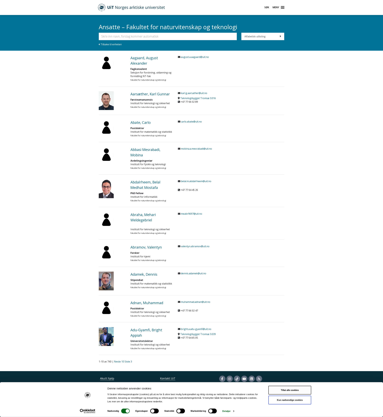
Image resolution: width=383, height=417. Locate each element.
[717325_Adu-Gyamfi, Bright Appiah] (112, 336)
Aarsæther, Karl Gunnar (150, 93)
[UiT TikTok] (237, 379)
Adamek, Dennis (143, 274)
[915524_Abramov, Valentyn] (112, 251)
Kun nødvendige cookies (290, 400)
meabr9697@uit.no (191, 213)
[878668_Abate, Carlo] (112, 127)
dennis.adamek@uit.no (193, 273)
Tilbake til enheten (111, 44)
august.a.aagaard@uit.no (194, 57)
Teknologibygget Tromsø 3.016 (198, 98)
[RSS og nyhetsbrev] (259, 379)
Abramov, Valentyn (146, 247)
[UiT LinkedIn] (252, 379)
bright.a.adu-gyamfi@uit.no (195, 329)
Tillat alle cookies (290, 390)
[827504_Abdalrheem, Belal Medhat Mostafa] (112, 188)
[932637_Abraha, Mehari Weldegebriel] (112, 219)
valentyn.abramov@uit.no (194, 246)
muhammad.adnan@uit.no (195, 302)
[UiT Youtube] (244, 379)
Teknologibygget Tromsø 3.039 (198, 334)
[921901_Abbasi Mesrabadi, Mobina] (112, 154)
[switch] (154, 411)
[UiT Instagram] (230, 379)
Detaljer (226, 411)
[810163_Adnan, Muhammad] (112, 307)
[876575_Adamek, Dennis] (112, 281)
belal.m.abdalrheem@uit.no (195, 181)
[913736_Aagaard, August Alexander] (112, 62)
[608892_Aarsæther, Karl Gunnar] (112, 100)
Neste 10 (119, 361)
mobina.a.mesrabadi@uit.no (196, 148)
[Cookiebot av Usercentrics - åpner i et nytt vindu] (88, 411)
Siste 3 (128, 361)
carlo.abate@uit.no (191, 121)
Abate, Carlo (140, 122)
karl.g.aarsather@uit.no (193, 93)
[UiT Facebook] (222, 379)
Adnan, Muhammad (146, 302)
